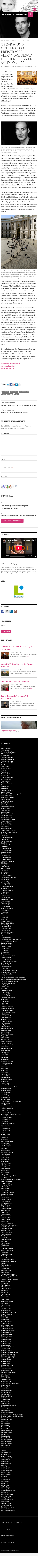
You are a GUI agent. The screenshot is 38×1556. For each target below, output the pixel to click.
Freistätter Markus (7, 905)
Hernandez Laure (6, 990)
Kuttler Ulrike (5, 1099)
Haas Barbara (5, 976)
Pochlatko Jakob (6, 1230)
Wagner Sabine (6, 1459)
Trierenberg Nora (6, 1441)
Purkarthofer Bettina (7, 1259)
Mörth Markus (5, 1165)
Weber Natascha (6, 1470)
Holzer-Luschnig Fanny (8, 1012)
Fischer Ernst (5, 894)
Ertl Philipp (4, 870)
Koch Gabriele (5, 1065)
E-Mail (3, 625)
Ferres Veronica (6, 885)
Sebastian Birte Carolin (8, 1372)
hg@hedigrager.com (7, 1535)
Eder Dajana (5, 863)
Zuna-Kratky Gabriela (8, 1510)
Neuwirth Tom (5, 1183)
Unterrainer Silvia (6, 1449)
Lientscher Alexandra (7, 1123)
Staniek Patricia (6, 1394)
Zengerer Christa (6, 1505)
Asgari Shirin (5, 772)
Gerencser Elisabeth (7, 932)
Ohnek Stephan (6, 1199)
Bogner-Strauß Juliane (8, 814)
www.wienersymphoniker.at (10, 363)
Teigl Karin (4, 1421)
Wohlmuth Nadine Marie (8, 1490)
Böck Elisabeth (5, 812)
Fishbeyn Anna (5, 897)
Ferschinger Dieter (7, 886)
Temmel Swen (5, 1425)
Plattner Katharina (7, 1223)
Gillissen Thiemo (6, 936)
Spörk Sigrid (5, 1389)
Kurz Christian (5, 1097)
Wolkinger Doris (6, 1498)
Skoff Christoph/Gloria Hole (10, 1383)
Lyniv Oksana (5, 1136)
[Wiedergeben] (4, 556)
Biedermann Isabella (7, 806)
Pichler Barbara (6, 1219)
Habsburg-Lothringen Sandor (10, 981)
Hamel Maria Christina (8, 983)
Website (4, 476)
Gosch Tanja (5, 948)
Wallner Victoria (6, 1463)
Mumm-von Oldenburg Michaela (11, 1179)
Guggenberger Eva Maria (9, 970)
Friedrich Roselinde (7, 908)
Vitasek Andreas (6, 1456)
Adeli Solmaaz (5, 750)
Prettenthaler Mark (7, 1248)
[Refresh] (16, 486)
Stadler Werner (6, 1392)
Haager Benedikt (6, 974)
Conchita (4, 843)
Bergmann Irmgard (7, 801)
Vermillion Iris (5, 1454)
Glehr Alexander (6, 937)
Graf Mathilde (5, 954)
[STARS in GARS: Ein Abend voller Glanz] (5, 687)
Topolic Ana (5, 1434)
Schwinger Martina (7, 1370)
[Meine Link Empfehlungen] (19, 725)
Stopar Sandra (5, 1401)
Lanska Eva (4, 1110)
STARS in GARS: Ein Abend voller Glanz (15, 681)
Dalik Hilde (4, 846)
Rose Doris (4, 1296)
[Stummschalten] (31, 556)
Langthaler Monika (7, 1108)
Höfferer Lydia (5, 1005)
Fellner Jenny (5, 879)
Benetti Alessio (6, 799)
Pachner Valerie (6, 1207)
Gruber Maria (5, 965)
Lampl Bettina (5, 1105)
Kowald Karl (5, 1085)
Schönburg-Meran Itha (8, 1358)
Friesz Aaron (5, 910)
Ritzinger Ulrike (6, 1288)
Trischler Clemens (6, 1443)
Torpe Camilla (5, 1436)
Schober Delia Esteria (7, 1347)
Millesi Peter (5, 1159)
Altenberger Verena (7, 759)
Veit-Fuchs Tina (6, 1452)
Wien (17, 394)
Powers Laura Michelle (8, 1247)
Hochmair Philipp (6, 996)
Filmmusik (14, 392)
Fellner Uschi (5, 881)
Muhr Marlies (5, 1174)
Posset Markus (6, 1243)
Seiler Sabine (5, 1376)
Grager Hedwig (6, 957)
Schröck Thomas (6, 1361)
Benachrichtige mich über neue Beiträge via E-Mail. (18, 515)
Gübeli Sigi (4, 968)
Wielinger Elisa (5, 1481)
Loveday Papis (5, 1130)
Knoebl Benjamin (6, 1063)
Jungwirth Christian (7, 1034)
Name (3, 459)
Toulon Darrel (5, 1438)
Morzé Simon (5, 1167)
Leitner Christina (6, 1117)
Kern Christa (5, 1047)
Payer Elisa (4, 1212)
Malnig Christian (6, 1145)
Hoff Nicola (4, 1003)
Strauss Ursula (5, 1403)
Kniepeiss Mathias (7, 1061)
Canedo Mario (5, 834)
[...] (28, 656)
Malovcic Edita (5, 1147)
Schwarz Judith (6, 1367)
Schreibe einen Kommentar (23, 66)
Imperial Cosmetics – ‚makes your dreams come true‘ (18, 404)
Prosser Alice (5, 1252)
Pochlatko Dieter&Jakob (8, 1227)
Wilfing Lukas (5, 1485)
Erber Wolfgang (6, 868)
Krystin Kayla (5, 1096)
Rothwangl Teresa (7, 1301)
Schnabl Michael (6, 1339)
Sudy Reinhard (5, 1409)
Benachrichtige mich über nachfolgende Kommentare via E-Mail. (14, 507)
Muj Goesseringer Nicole (9, 1176)
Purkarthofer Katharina (8, 1261)
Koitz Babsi (4, 1072)
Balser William (5, 792)
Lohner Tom (5, 1127)
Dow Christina (5, 856)
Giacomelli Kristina (7, 934)
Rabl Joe (3, 1263)
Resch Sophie (5, 1285)
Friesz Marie (5, 912)
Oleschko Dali (5, 1201)
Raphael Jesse (5, 1267)
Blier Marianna (5, 808)
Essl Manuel (5, 872)
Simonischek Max (6, 1379)
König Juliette (5, 1077)
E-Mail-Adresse (7, 468)
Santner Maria (5, 1318)
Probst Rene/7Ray (7, 1250)
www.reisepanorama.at (8, 730)
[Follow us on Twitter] (7, 611)
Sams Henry (5, 1316)
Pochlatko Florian (6, 1228)
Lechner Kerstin (6, 1112)
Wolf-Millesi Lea (6, 1496)
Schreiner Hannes (6, 1359)
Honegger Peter (6, 1019)
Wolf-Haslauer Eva (7, 1494)
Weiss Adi (4, 1476)
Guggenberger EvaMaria (8, 972)
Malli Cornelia (5, 1143)
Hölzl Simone (5, 1014)
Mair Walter (4, 1139)
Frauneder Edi (5, 903)
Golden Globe (24, 392)
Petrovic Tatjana (6, 1218)
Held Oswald (5, 987)
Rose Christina (5, 1294)
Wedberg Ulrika (6, 1474)
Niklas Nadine (5, 1187)
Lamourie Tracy (6, 1103)
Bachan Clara (5, 786)
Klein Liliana (4, 1054)
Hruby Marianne (6, 1025)
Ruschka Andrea (6, 1309)
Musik (23, 41)
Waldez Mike (5, 1461)
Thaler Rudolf (5, 1427)
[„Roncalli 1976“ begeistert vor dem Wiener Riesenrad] (5, 672)
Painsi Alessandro (6, 1208)
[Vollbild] (34, 556)
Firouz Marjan (5, 892)
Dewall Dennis (5, 854)
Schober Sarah (5, 1349)
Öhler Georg (5, 1198)
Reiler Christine (6, 1278)
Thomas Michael (6, 1429)
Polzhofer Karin (6, 1239)
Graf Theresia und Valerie (9, 956)
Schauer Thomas (6, 1321)
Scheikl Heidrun (6, 1323)
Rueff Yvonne (5, 1305)
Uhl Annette (5, 1447)
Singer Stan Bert (6, 1381)
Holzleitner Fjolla (6, 1016)
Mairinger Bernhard (7, 1141)
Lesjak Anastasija (6, 1119)
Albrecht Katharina (7, 754)
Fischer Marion (5, 896)
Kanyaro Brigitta (6, 1043)
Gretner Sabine (6, 959)
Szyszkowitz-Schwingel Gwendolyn (12, 1416)
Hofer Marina (5, 1001)
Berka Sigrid (5, 803)
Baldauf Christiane (7, 790)
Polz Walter (4, 1238)
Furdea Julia (4, 917)
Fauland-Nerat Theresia (8, 877)
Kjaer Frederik (5, 1050)
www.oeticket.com (7, 368)
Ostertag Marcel (6, 1203)
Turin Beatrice (5, 1445)
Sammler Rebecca (6, 1314)
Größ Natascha (6, 963)
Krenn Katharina (6, 1088)
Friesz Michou (5, 914)
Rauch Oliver (5, 1272)
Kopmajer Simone (6, 1079)
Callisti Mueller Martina (8, 830)
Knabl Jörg (4, 1057)
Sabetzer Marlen (6, 1310)
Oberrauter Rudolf (7, 1194)
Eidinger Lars (5, 865)
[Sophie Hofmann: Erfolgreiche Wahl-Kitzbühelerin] (5, 704)
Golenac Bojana (6, 946)
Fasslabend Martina (7, 876)
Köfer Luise (4, 1070)
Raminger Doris (6, 1265)
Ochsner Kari (5, 1196)
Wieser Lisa (4, 1483)
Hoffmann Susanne (7, 1007)
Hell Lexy (4, 988)
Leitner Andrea (6, 1116)
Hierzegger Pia (5, 994)
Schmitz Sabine (6, 1338)
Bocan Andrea (5, 810)
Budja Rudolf (5, 826)
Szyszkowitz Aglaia (7, 1412)
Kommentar (5, 433)
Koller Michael (5, 1076)
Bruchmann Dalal (6, 821)
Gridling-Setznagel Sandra (9, 961)
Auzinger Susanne (6, 783)
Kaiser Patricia (5, 1039)
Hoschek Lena (5, 1023)
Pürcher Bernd (5, 1258)
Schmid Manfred (6, 1332)
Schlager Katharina (7, 1329)
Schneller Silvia (5, 1345)
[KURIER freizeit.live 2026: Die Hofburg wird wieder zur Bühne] (5, 655)
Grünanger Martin (6, 966)
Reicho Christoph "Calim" (9, 1276)
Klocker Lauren (6, 1056)
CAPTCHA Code (7, 496)
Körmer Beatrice (6, 1081)
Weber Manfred (6, 1469)
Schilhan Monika (6, 1327)
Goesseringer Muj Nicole (9, 941)
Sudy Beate (4, 1407)
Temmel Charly (5, 1423)
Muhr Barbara (5, 1172)
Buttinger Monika (6, 828)
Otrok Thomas (5, 1205)
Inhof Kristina (5, 1027)
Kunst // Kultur (14, 41)
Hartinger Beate (6, 985)
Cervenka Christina (7, 837)
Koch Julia (4, 1067)
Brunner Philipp (6, 823)
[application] (19, 548)
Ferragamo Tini (5, 883)
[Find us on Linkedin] (11, 611)
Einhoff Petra (5, 866)
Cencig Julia (5, 836)
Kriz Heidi (4, 1094)
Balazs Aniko (5, 788)
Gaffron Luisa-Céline (7, 923)
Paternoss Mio (5, 1210)
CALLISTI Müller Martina (9, 832)
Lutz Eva (3, 1132)
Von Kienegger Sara (7, 1458)
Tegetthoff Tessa (6, 1419)
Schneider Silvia (6, 1343)
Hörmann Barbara (6, 1021)
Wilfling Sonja (5, 1487)
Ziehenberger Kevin (7, 1507)
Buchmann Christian (7, 825)
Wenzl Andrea (5, 1478)
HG (13, 66)
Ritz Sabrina (4, 1287)
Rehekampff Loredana (8, 1274)
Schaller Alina (5, 1319)
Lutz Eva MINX (5, 1134)
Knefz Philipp (5, 1059)
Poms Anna (4, 1241)
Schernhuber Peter (7, 1325)
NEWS (27, 41)
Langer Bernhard (6, 1107)
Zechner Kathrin (6, 1503)
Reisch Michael (5, 1281)
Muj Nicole (4, 1178)
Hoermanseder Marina (8, 997)
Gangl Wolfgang (6, 925)
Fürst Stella (4, 919)
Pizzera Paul (5, 1221)
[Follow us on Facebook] (2, 611)
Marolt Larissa (5, 1150)
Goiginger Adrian (6, 943)
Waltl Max (4, 1465)
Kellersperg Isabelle (7, 1045)
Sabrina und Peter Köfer (8, 1312)
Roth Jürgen (5, 1299)
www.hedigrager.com (7, 1529)
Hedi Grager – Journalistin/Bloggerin (14, 14)
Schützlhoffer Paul (7, 1365)
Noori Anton (5, 1188)
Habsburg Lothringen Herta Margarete (13, 977)
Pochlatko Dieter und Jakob (9, 1225)
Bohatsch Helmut (6, 816)
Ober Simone (5, 1190)
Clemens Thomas (6, 841)
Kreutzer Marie (6, 1090)
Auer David (4, 775)
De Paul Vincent (6, 848)
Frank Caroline (5, 901)
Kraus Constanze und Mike (9, 1087)
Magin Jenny (5, 1137)
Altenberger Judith (7, 757)
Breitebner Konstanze (8, 819)
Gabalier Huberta (6, 921)
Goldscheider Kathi (7, 945)
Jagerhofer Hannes (7, 1028)
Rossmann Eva (5, 1298)
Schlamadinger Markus (8, 1330)
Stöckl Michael (5, 1399)
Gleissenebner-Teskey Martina (11, 939)
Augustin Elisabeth (7, 777)
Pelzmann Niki (5, 1214)
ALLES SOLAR (5, 755)
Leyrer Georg (5, 1121)
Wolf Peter (4, 1492)
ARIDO (3, 770)
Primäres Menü (35, 14)
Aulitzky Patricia (6, 779)
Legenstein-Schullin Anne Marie (11, 1114)
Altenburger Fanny (7, 761)
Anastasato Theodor (7, 765)
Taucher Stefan (6, 1418)
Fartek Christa (5, 874)
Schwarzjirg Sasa (6, 1369)
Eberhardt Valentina (7, 861)
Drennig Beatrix (6, 857)
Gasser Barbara (6, 926)
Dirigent (5, 392)
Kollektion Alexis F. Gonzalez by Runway (14, 411)
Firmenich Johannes (7, 890)
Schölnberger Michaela (8, 1354)
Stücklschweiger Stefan (8, 1405)
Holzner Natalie (6, 1017)
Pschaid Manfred (6, 1254)
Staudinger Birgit (6, 1396)
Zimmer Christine (6, 1509)
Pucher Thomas (6, 1256)
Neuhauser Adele (6, 1181)
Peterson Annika (6, 1216)
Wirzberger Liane (6, 1489)
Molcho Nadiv (5, 1161)
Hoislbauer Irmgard (7, 1010)
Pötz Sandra (5, 1245)
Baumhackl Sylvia (6, 795)
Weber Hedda (5, 1467)
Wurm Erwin (5, 1501)
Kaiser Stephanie (6, 1041)
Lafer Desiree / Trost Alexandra (11, 1101)
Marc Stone (4, 1148)
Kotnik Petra (5, 1083)
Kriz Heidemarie (6, 1092)
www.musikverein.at (8, 366)
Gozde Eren (4, 950)
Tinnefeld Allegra (6, 1432)
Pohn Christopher (6, 1232)
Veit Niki (3, 1450)
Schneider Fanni (6, 1341)
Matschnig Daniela (7, 1152)
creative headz (5, 845)
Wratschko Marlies (7, 1500)
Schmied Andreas (6, 1336)
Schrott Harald (5, 1363)
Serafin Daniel (5, 1378)
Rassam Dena (5, 1268)
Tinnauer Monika (6, 1430)
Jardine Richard (6, 1030)
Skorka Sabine (5, 1385)
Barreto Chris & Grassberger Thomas (13, 794)
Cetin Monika (5, 839)
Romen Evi (4, 1292)
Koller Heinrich (5, 1074)
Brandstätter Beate (7, 817)
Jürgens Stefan (6, 1036)
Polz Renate (5, 1236)
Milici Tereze (5, 1158)
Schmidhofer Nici (6, 1334)
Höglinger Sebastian (7, 1008)
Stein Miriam (5, 1398)
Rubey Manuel (5, 1303)
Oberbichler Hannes (7, 1192)
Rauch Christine (6, 1270)
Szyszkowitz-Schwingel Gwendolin (12, 1414)
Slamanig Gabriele (6, 1387)
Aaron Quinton (6, 748)
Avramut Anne (5, 785)
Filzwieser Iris (5, 888)
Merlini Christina (6, 1156)
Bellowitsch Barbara (7, 797)
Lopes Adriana (5, 1128)
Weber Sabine (5, 1472)
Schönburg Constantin (8, 1356)
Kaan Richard (5, 1037)
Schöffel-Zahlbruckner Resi (9, 1352)
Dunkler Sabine (6, 859)
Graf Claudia (5, 952)
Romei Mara (4, 1290)
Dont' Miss (5, 41)
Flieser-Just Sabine (7, 899)
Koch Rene (4, 1068)
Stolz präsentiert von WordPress (10, 1550)
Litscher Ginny (5, 1125)
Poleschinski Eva (6, 1234)
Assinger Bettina (6, 774)
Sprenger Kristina (6, 1390)
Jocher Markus (5, 1032)
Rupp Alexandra (6, 1307)
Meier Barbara (5, 1154)
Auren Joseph (5, 781)
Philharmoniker (8, 394)
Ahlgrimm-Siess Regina (8, 752)
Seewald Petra (5, 1374)
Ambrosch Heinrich (7, 763)
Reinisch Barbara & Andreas (10, 1279)
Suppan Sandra (5, 1410)
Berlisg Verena (5, 805)
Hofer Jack (4, 999)
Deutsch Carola (6, 852)
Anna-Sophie (5, 766)
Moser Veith (5, 1170)
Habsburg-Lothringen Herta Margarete (13, 979)
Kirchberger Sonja (6, 1048)
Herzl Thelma (5, 992)
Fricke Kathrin (5, 906)
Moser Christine (6, 1168)
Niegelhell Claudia (6, 1185)
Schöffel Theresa (6, 1350)
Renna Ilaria (4, 1283)
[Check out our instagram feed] (15, 611)
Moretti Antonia (6, 1163)
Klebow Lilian (5, 1052)
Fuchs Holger (5, 916)
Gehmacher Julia (6, 928)
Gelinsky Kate (5, 930)
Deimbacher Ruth (6, 850)
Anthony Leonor (6, 768)
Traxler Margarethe (7, 1439)
